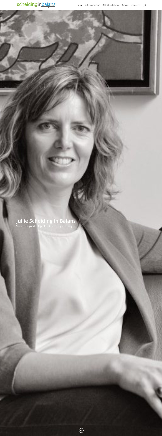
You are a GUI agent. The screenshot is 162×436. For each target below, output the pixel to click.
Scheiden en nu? (92, 5)
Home (79, 5)
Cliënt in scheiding (111, 5)
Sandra (125, 5)
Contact (134, 5)
